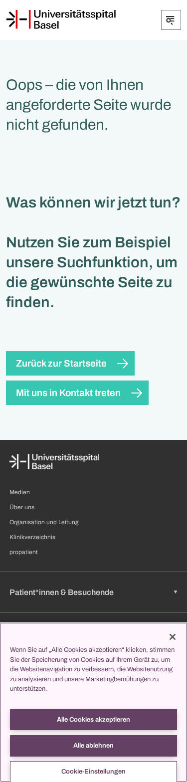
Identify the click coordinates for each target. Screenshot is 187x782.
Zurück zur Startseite (61, 363)
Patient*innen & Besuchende (61, 592)
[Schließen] (173, 637)
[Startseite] (61, 19)
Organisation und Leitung (44, 522)
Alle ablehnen (93, 745)
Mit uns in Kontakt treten (68, 393)
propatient (23, 552)
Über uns (21, 507)
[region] (93, 702)
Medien (19, 492)
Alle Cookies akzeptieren (93, 719)
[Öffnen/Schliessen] (171, 20)
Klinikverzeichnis (32, 537)
